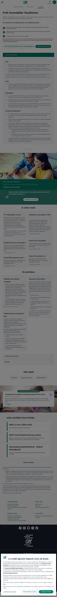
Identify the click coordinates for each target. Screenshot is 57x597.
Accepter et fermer (46, 591)
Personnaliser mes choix (29, 591)
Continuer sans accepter (10, 591)
